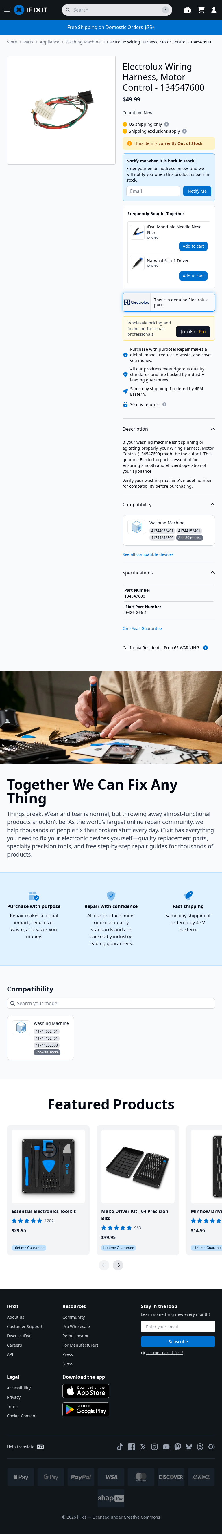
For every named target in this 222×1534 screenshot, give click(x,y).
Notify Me (197, 191)
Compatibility (137, 504)
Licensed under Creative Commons (126, 1517)
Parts (28, 42)
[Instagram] (154, 1446)
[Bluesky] (189, 1447)
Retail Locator (75, 1335)
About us (15, 1317)
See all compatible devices (148, 554)
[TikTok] (119, 1446)
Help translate (20, 1446)
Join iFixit (193, 331)
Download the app (83, 1377)
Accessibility (19, 1388)
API (10, 1354)
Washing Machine (83, 42)
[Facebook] (131, 1446)
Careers (14, 1345)
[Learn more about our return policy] (164, 404)
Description (135, 429)
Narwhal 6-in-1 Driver (168, 260)
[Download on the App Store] (85, 1391)
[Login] (214, 9)
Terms (13, 1406)
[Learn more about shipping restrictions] (166, 124)
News (67, 1363)
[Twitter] (143, 1446)
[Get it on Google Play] (85, 1409)
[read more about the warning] (205, 647)
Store (12, 42)
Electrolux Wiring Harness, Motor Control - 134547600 (159, 42)
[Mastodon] (177, 1446)
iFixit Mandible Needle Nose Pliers (174, 229)
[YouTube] (166, 1446)
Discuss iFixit (19, 1335)
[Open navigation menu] (7, 10)
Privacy (14, 1397)
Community (73, 1317)
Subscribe (178, 1341)
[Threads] (200, 1446)
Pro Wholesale (76, 1326)
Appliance (49, 42)
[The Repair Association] (211, 1446)
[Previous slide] (104, 1265)
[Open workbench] (187, 10)
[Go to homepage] (33, 10)
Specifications (138, 572)
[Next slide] (118, 1265)
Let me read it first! (164, 1352)
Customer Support (24, 1326)
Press (67, 1354)
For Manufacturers (80, 1345)
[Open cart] (201, 10)
